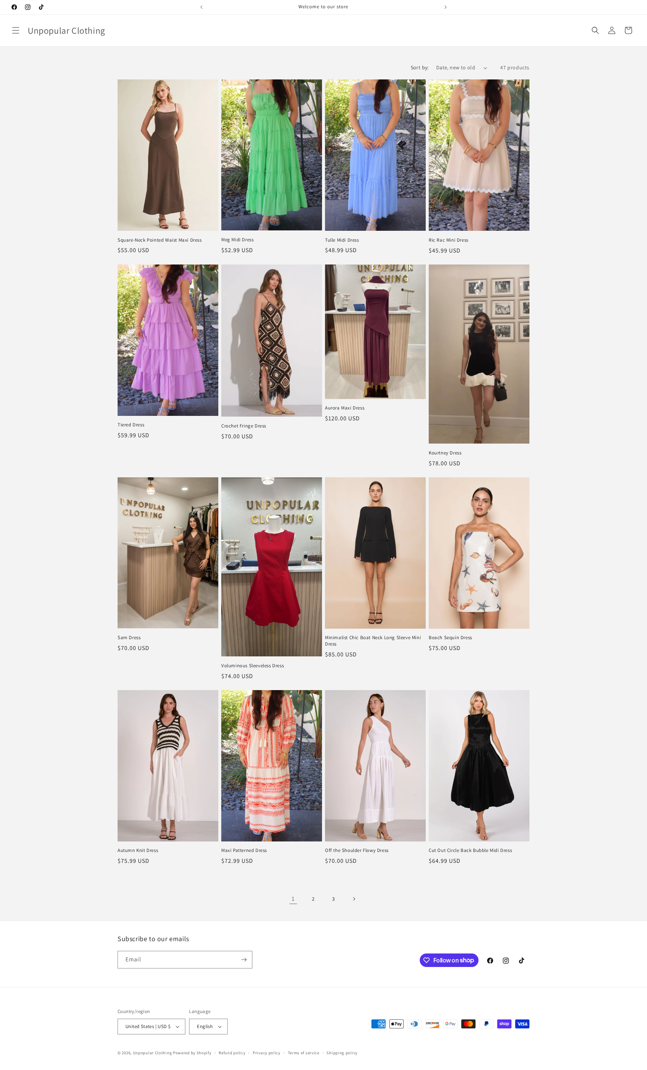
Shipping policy (342, 1052)
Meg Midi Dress (237, 240)
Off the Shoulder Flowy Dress (357, 850)
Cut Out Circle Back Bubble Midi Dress (470, 850)
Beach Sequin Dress (450, 638)
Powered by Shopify (192, 1052)
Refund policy (232, 1052)
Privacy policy (266, 1052)
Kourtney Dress (445, 453)
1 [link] (293, 899)
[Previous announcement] (201, 7)
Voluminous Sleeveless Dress (252, 666)
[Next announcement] (445, 7)
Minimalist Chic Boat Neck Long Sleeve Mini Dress (373, 641)
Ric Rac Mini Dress (448, 240)
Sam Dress (129, 638)
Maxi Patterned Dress (244, 850)
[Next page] (354, 899)
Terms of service (303, 1052)
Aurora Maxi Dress (344, 408)
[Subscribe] (244, 959)
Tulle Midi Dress (342, 240)
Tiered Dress (131, 425)
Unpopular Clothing (152, 1052)
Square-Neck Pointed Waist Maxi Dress (160, 240)
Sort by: (420, 67)
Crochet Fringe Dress (243, 426)
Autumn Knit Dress (138, 850)
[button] (15, 30)
